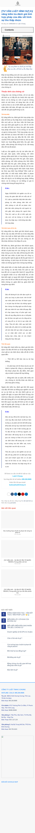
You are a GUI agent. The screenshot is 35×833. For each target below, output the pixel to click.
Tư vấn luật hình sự (27, 501)
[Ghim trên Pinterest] (22, 494)
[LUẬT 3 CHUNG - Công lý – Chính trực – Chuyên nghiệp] (17, 3)
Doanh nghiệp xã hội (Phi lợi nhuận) (19, 632)
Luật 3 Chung (21, 23)
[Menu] (2, 3)
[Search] (33, 3)
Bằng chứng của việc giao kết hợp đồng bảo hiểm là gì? (19, 664)
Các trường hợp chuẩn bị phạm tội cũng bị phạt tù (19, 645)
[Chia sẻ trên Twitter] (15, 494)
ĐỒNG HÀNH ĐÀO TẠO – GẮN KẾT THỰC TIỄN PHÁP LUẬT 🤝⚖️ (20, 614)
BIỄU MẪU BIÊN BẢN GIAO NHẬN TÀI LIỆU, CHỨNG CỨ (19, 626)
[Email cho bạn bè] (19, 494)
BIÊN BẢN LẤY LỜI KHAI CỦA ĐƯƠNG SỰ (18, 620)
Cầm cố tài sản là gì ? (14, 638)
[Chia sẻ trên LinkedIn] (26, 494)
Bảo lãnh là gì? (12, 670)
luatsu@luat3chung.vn (17, 485)
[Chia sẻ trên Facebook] (12, 494)
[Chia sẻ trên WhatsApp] (8, 494)
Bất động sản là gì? (14, 657)
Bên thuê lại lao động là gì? (16, 651)
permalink (13, 503)
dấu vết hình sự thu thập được (12, 120)
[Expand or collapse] (31, 29)
